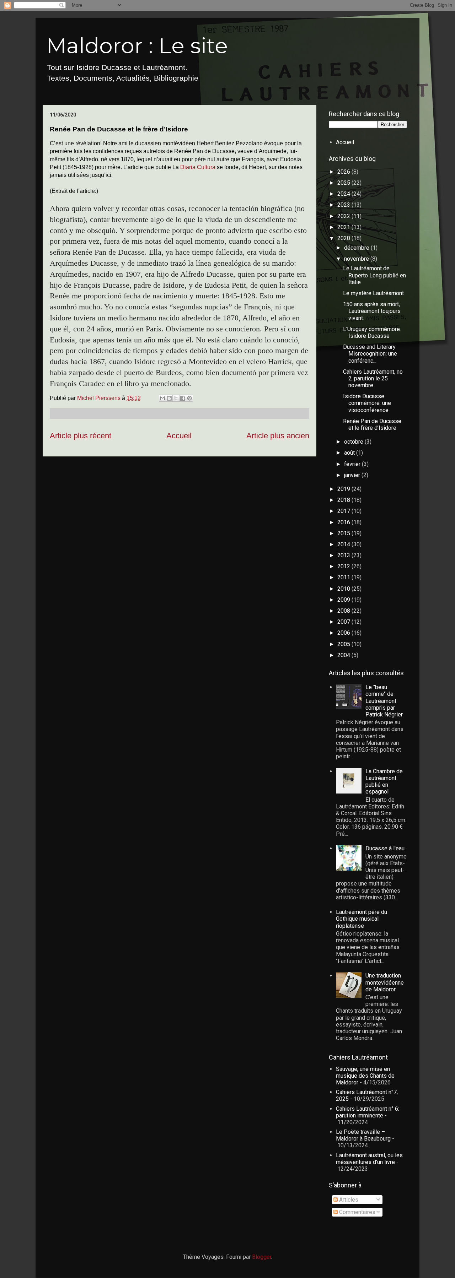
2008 (344, 610)
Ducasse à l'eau (385, 848)
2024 (344, 193)
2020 (344, 238)
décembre (357, 247)
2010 (344, 588)
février (353, 464)
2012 (344, 566)
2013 (344, 555)
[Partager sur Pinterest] (189, 398)
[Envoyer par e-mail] (162, 398)
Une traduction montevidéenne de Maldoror (384, 982)
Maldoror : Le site (137, 46)
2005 (344, 644)
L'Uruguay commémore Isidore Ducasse (371, 332)
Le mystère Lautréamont (373, 293)
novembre (357, 258)
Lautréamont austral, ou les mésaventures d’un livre (369, 1158)
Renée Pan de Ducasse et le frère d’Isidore (372, 424)
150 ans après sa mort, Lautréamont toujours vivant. (372, 311)
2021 (344, 227)
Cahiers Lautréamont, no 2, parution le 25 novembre (373, 378)
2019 (344, 489)
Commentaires (356, 1212)
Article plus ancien (277, 435)
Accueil (179, 435)
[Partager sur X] (176, 398)
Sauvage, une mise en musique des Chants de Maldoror (365, 1076)
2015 (344, 533)
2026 (344, 171)
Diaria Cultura (197, 167)
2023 (344, 204)
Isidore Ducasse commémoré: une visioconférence (367, 403)
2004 (344, 655)
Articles (348, 1199)
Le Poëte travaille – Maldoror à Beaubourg (363, 1135)
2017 (344, 511)
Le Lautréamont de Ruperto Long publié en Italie (374, 275)
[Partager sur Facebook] (182, 398)
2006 (344, 632)
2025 (344, 182)
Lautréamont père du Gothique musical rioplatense (361, 919)
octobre (354, 441)
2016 (344, 522)
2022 (344, 216)
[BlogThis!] (169, 398)
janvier (353, 475)
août (350, 452)
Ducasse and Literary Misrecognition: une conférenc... (370, 353)
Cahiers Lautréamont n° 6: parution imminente (367, 1112)
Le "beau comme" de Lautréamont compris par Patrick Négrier (384, 701)
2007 (344, 621)
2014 (344, 544)
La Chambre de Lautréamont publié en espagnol (384, 781)
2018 (344, 500)
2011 (344, 577)
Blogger (261, 1256)
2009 (344, 599)
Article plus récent (80, 435)
